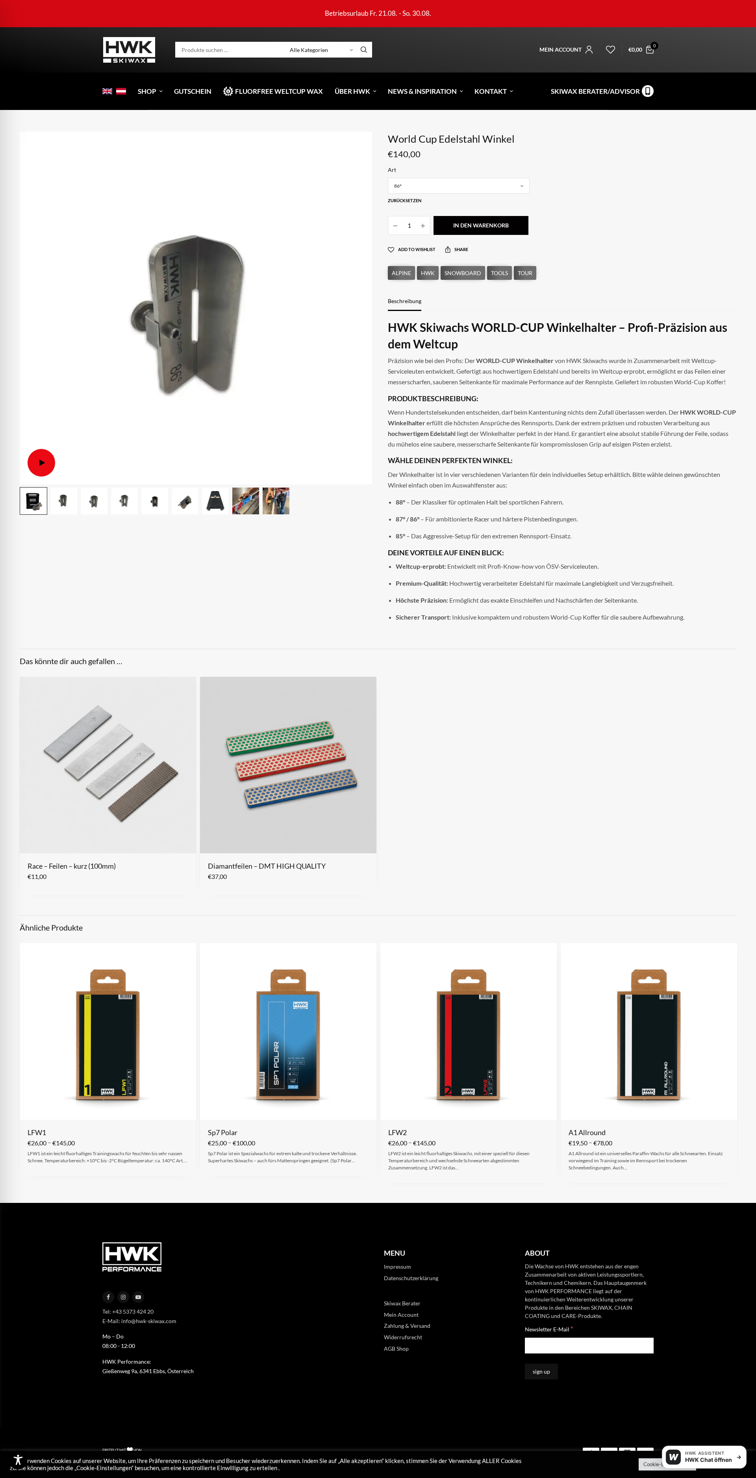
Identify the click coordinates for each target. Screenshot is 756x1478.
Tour (525, 273)
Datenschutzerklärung (411, 1278)
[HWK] (129, 50)
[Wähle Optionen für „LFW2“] (393, 1107)
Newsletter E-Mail (549, 1329)
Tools (499, 273)
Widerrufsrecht (403, 1337)
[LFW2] (468, 1031)
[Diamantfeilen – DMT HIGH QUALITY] (288, 765)
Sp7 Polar (222, 1132)
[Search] (363, 49)
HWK (428, 273)
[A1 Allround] (649, 1031)
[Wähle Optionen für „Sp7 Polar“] (213, 1107)
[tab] (410, 304)
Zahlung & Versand (407, 1325)
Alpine (401, 273)
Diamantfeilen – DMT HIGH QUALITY (267, 866)
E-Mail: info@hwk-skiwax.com (139, 1320)
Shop (147, 91)
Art (392, 169)
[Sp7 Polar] (288, 1031)
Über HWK (352, 91)
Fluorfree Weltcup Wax (279, 91)
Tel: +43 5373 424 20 (128, 1311)
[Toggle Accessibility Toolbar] (18, 1460)
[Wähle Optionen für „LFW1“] (33, 1107)
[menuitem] (107, 91)
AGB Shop (396, 1348)
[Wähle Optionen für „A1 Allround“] (574, 1107)
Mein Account (401, 1314)
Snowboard (463, 273)
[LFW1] (108, 1031)
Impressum (397, 1266)
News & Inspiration (422, 91)
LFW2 (397, 1132)
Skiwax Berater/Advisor (595, 91)
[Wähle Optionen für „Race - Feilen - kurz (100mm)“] (33, 840)
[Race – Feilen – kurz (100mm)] (108, 765)
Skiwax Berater (402, 1303)
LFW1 (37, 1132)
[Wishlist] (607, 50)
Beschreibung (404, 301)
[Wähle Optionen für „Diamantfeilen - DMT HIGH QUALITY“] (213, 840)
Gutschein (192, 91)
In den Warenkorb (481, 225)
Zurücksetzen (404, 200)
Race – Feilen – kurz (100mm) (72, 866)
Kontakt (490, 91)
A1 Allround (587, 1132)
